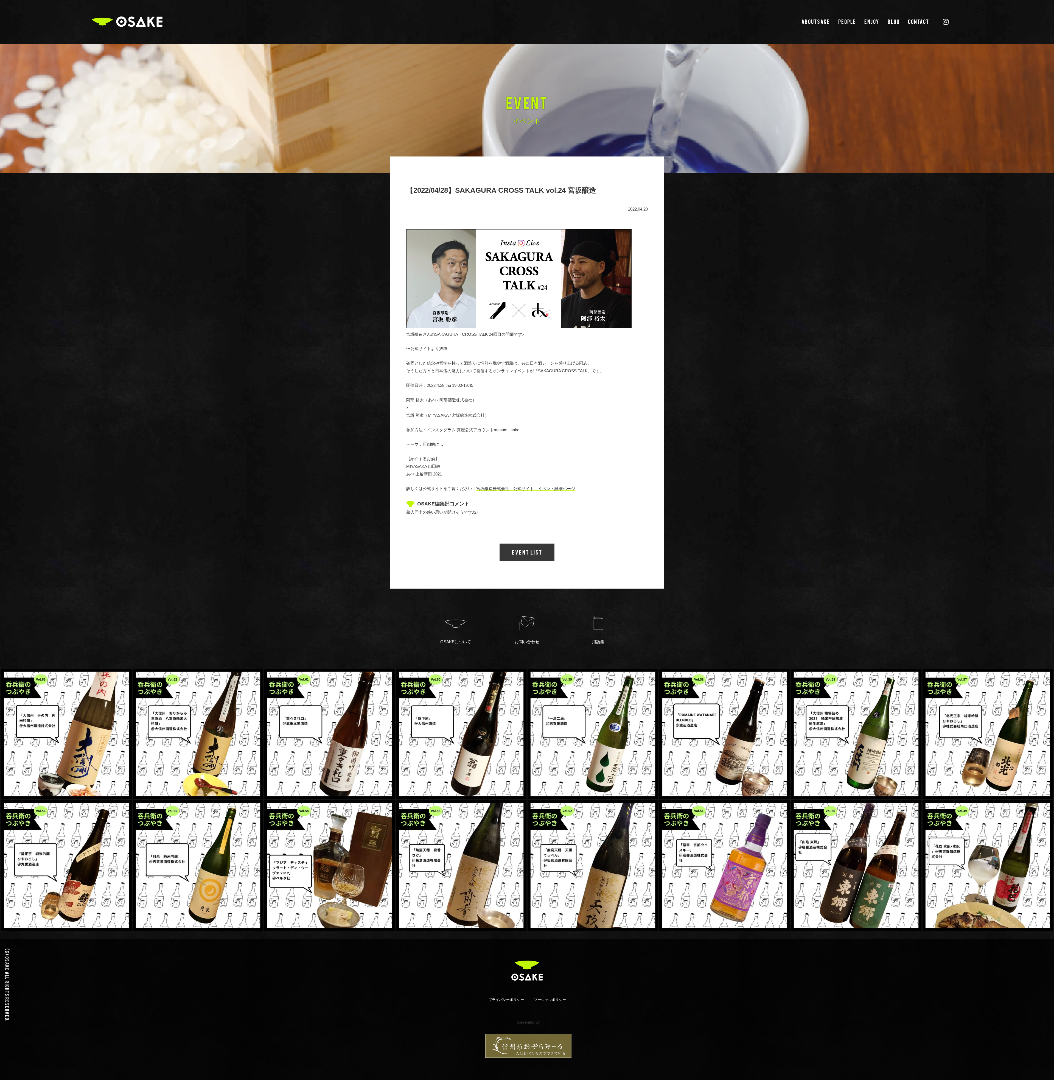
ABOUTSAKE (815, 21)
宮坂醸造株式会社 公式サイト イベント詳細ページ (525, 488)
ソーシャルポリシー (550, 1000)
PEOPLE (847, 21)
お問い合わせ (527, 641)
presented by (528, 1022)
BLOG (894, 21)
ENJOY (871, 21)
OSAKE (127, 21)
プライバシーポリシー (506, 1000)
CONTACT (918, 21)
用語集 (598, 641)
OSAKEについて (455, 641)
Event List (527, 552)
